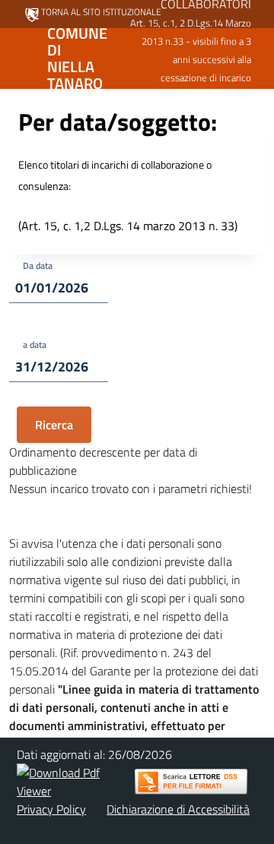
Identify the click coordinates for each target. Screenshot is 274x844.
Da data (38, 265)
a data (34, 344)
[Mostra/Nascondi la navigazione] (18, 57)
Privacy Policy (51, 809)
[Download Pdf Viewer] (74, 781)
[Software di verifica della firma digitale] (191, 781)
